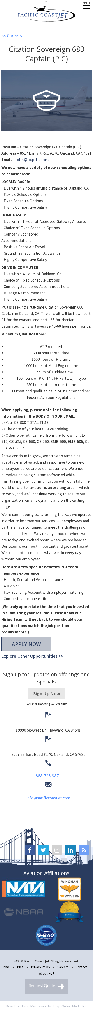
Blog (20, 967)
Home (5, 967)
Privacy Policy (40, 967)
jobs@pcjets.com (32, 159)
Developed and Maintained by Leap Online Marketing (47, 1006)
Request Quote (42, 985)
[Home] (46, 13)
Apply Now (26, 644)
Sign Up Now (46, 693)
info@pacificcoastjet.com (48, 797)
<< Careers (11, 35)
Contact (81, 967)
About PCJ (46, 973)
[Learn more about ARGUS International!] (69, 912)
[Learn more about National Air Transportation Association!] (23, 889)
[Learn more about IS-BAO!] (46, 935)
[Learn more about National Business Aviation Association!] (23, 912)
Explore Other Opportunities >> (32, 656)
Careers (62, 967)
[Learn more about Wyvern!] (69, 889)
